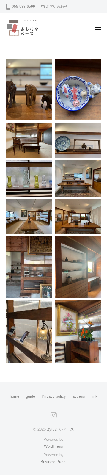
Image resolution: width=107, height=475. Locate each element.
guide (30, 396)
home (14, 396)
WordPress (53, 446)
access (79, 396)
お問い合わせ (56, 6)
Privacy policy (54, 396)
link (94, 396)
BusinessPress (53, 462)
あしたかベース (60, 429)
